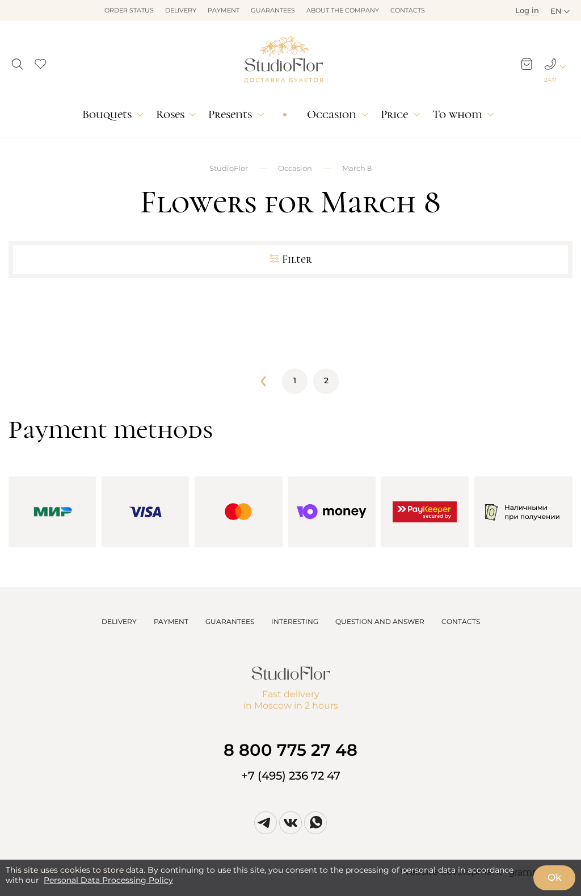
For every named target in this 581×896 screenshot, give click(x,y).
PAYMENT (171, 621)
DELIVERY (119, 621)
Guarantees (273, 10)
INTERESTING (294, 621)
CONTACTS (460, 621)
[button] (17, 61)
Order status (129, 10)
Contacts (407, 10)
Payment (223, 10)
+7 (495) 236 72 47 (290, 775)
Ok (554, 877)
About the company (342, 10)
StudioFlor (228, 168)
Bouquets (107, 114)
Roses (170, 114)
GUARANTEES (229, 621)
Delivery (180, 10)
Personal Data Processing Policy (108, 880)
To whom (457, 114)
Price (394, 114)
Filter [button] (297, 259)
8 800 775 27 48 (290, 750)
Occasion (331, 114)
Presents (230, 114)
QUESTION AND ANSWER (379, 621)
